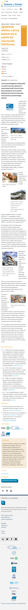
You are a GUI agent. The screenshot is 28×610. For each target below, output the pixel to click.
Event (8, 59)
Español (5, 73)
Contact (3, 9)
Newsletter (9, 9)
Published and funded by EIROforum (9, 603)
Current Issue (8, 12)
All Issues (15, 12)
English (5, 67)
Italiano (5, 69)
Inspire (21, 12)
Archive (3, 531)
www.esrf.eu (15, 376)
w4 (23, 222)
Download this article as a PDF (9, 480)
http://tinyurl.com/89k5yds (9, 420)
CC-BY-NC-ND (4, 474)
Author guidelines (13, 18)
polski (4, 71)
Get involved (4, 18)
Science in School (5, 24)
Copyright (3, 523)
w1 (7, 216)
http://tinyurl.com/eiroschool (14, 410)
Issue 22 (18, 24)
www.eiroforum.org (17, 365)
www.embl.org (11, 390)
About (18, 15)
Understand (4, 15)
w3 (5, 222)
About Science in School (7, 515)
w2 (23, 218)
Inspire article (24, 27)
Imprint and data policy (7, 519)
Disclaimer (3, 527)
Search (15, 9)
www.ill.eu (13, 400)
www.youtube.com (12, 415)
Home (2, 12)
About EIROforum (5, 517)
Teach (9, 15)
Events (14, 15)
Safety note (4, 525)
